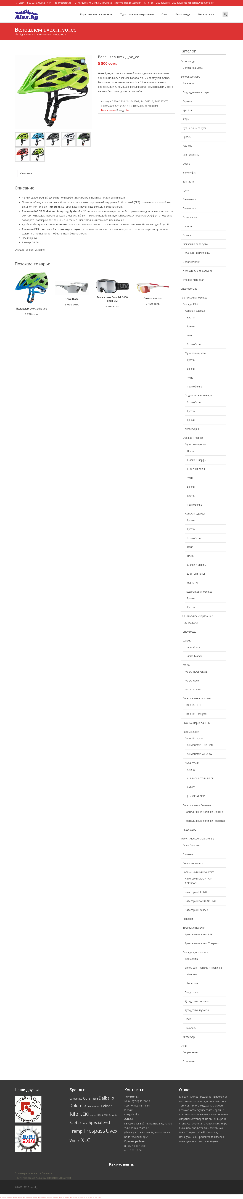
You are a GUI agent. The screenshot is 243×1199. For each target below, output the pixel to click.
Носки (190, 451)
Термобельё (194, 538)
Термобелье (194, 344)
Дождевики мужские (197, 1010)
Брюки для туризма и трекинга (203, 967)
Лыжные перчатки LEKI (196, 723)
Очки (165, 14)
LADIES (191, 787)
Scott (74, 1122)
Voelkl (75, 1140)
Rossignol (102, 1114)
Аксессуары (192, 429)
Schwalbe (113, 1115)
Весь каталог (206, 14)
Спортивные (190, 1052)
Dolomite (79, 1105)
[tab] (26, 173)
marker (93, 1115)
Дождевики (192, 958)
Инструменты (191, 154)
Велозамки (189, 208)
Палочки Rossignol (196, 713)
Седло (186, 163)
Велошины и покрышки (196, 253)
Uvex (128, 110)
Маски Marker (193, 689)
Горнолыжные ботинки (197, 805)
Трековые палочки (194, 927)
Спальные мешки (193, 863)
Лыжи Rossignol (194, 738)
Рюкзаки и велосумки (195, 244)
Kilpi (75, 1113)
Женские (192, 974)
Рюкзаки (188, 918)
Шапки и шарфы (196, 460)
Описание (26, 173)
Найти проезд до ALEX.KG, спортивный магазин (43, 1177)
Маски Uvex (192, 680)
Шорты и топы (196, 469)
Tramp (76, 1131)
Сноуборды (189, 631)
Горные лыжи (191, 731)
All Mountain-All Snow (199, 754)
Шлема (187, 640)
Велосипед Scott (193, 67)
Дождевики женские (197, 1001)
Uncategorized (189, 288)
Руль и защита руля (195, 128)
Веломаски (189, 199)
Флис (190, 335)
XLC (85, 1140)
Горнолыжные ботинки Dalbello (204, 812)
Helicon (106, 1106)
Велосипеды (182, 14)
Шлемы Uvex (192, 647)
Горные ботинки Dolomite (198, 872)
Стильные (189, 1061)
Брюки (191, 326)
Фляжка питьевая (193, 279)
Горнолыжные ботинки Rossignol (205, 820)
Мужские (192, 983)
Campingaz (76, 1098)
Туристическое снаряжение (137, 14)
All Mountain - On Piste (200, 745)
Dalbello (106, 1098)
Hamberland (94, 1106)
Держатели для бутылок (197, 271)
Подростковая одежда (198, 395)
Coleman (90, 1098)
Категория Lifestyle (196, 910)
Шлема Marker (193, 656)
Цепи (186, 190)
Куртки (191, 317)
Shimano (84, 1123)
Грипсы (187, 137)
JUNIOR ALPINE (196, 796)
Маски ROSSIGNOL (196, 671)
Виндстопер (192, 992)
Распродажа (190, 622)
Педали (187, 235)
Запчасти (188, 181)
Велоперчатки (191, 261)
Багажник (188, 83)
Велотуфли (189, 172)
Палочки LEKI (193, 705)
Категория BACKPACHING (200, 901)
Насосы (187, 226)
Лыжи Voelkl (192, 763)
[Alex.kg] (23, 13)
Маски (186, 665)
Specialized (99, 1122)
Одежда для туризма (195, 952)
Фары (186, 119)
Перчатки (193, 582)
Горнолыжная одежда (194, 297)
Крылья (187, 110)
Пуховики (190, 1028)
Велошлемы (108, 110)
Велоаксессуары (190, 76)
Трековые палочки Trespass (202, 943)
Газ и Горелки (191, 845)
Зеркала (187, 101)
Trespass (94, 1130)
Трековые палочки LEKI (199, 934)
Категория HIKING (196, 892)
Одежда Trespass (193, 437)
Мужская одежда (195, 353)
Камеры (187, 145)
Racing (191, 769)
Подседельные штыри (196, 92)
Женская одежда (195, 310)
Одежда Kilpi (190, 304)
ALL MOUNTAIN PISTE (200, 778)
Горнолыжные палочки (197, 698)
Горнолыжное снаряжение (96, 14)
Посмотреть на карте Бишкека (33, 1173)
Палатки (188, 854)
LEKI (84, 1114)
